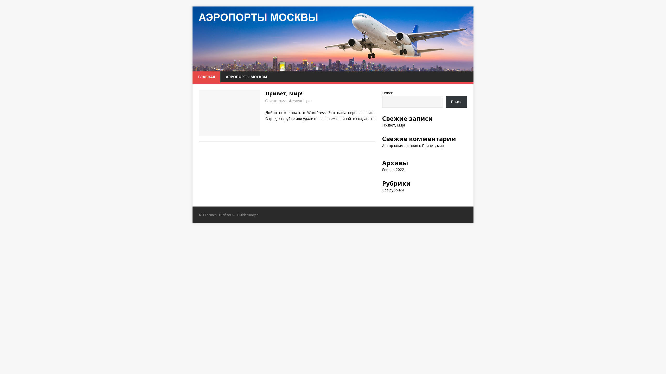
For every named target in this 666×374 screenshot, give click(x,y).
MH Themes (207, 215)
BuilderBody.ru (248, 215)
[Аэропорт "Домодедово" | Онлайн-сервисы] (333, 68)
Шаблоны (227, 215)
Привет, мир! (283, 93)
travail (298, 100)
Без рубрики (393, 190)
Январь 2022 (393, 169)
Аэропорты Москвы (246, 76)
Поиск (387, 92)
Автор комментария (400, 145)
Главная (206, 76)
